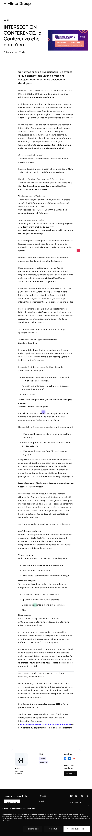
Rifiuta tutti (53, 829)
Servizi (41, 801)
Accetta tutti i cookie (77, 829)
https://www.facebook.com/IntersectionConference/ (45, 724)
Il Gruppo (42, 796)
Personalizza (33, 829)
